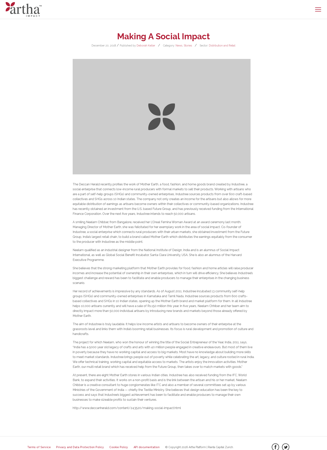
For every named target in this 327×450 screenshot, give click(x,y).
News (179, 45)
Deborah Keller (146, 45)
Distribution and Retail (222, 45)
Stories (188, 45)
